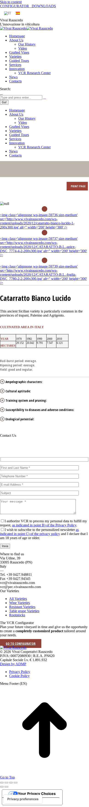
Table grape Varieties (24, 611)
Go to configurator (21, 643)
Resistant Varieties (22, 607)
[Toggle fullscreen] (11, 782)
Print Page (78, 186)
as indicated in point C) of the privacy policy (39, 532)
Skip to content (11, 2)
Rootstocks (17, 615)
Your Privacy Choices (37, 793)
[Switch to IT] (7, 13)
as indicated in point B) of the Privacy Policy (44, 525)
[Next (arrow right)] (6, 786)
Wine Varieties (19, 603)
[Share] (6, 782)
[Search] (44, 97)
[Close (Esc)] (2, 782)
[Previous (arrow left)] (2, 786)
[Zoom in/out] (15, 782)
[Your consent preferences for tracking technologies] (23, 799)
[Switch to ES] (17, 13)
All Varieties (18, 599)
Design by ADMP (13, 664)
